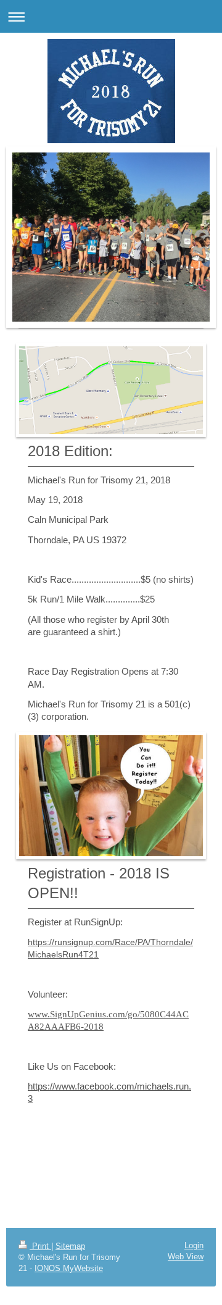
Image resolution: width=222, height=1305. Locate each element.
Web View (186, 1256)
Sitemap (70, 1246)
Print (40, 1246)
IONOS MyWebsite (69, 1268)
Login (194, 1245)
